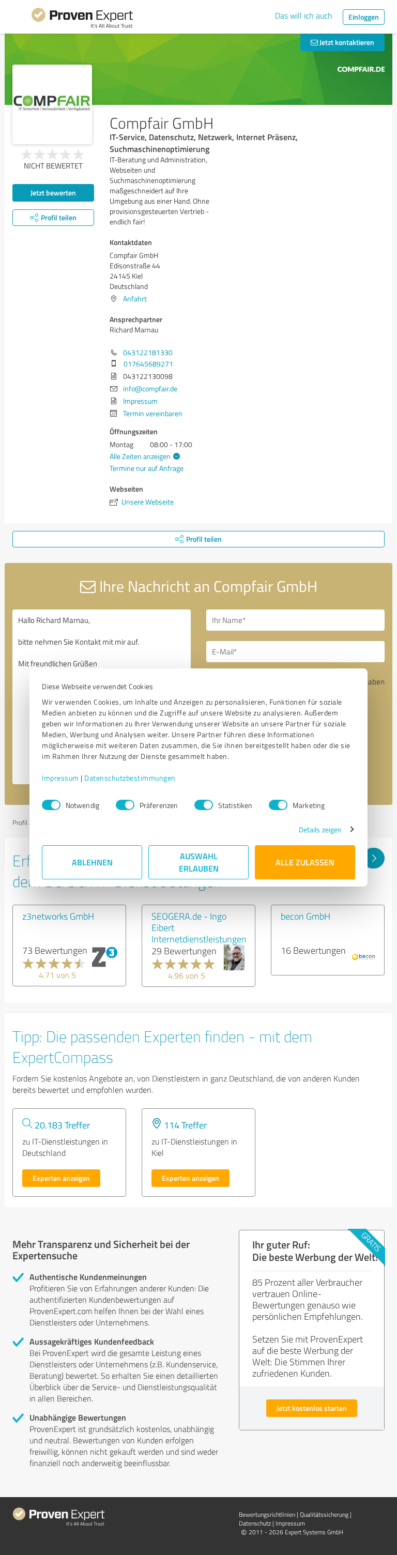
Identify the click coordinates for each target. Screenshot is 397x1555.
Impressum (60, 778)
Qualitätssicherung (324, 1514)
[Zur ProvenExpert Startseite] (82, 20)
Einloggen (363, 17)
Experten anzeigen (61, 1178)
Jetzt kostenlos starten (312, 1408)
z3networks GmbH (58, 916)
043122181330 (148, 352)
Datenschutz (255, 1523)
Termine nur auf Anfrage (147, 468)
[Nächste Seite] (373, 858)
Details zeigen (320, 829)
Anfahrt (135, 298)
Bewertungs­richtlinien (267, 1514)
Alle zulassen (305, 862)
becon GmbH (305, 916)
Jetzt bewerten (53, 192)
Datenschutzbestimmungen (130, 778)
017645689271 (148, 364)
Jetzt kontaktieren (346, 42)
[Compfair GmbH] (52, 104)
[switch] (125, 805)
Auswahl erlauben (199, 862)
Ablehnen (92, 862)
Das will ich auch (303, 15)
